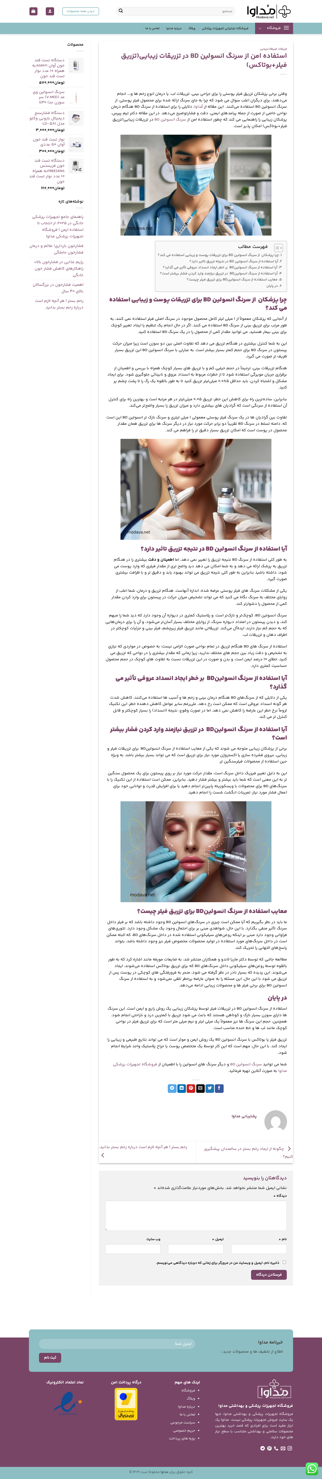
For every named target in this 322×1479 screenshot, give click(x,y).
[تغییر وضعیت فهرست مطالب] (276, 248)
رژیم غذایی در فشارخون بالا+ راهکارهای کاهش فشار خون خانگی (59, 268)
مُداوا (198, 107)
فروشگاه (188, 1390)
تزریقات (282, 49)
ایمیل (218, 1239)
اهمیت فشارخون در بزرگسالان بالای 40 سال (58, 288)
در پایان (272, 286)
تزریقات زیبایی (268, 49)
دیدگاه (280, 1196)
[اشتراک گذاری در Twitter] (210, 1088)
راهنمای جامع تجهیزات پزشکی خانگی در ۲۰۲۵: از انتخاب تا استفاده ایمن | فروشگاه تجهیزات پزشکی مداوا (58, 227)
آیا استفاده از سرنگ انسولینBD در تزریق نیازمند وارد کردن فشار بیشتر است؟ (219, 273)
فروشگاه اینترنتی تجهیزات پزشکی (225, 28)
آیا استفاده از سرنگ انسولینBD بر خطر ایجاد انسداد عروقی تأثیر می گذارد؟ (220, 267)
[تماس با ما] (276, 1448)
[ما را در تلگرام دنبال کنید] (262, 1448)
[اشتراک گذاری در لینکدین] (181, 1088)
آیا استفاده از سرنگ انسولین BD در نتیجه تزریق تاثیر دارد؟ (233, 261)
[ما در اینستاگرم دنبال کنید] (290, 1448)
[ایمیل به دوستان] (200, 1088)
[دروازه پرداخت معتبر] (126, 1404)
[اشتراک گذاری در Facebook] (219, 1088)
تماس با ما (152, 28)
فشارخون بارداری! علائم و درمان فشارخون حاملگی (56, 249)
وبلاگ (191, 28)
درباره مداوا (174, 28)
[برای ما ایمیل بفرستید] (283, 1448)
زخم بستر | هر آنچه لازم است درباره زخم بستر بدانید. (59, 304)
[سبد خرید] (33, 11)
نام (283, 1239)
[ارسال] (120, 11)
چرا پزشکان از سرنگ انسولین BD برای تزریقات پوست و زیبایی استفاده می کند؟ (218, 255)
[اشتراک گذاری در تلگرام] (172, 1088)
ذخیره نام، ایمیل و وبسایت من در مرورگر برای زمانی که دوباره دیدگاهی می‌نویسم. (217, 1263)
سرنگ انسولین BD (170, 120)
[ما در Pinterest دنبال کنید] (269, 1448)
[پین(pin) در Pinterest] (191, 1088)
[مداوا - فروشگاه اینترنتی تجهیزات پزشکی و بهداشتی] (268, 11)
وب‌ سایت (153, 1239)
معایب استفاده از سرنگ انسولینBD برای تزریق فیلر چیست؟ (232, 279)
